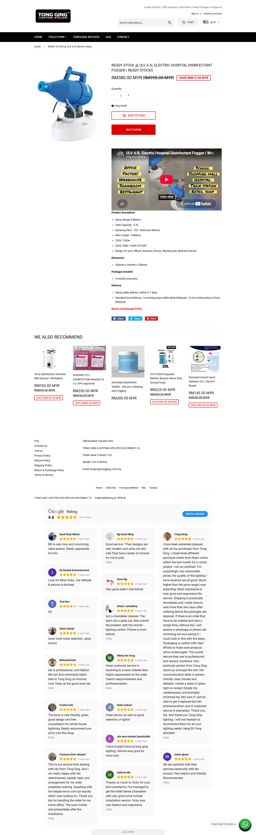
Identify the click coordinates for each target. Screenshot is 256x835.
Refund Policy (42, 460)
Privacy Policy (42, 455)
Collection (57, 37)
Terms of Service (43, 474)
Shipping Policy (43, 465)
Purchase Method (86, 37)
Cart (190, 22)
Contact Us (40, 445)
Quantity (117, 88)
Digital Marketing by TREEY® (110, 497)
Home (38, 37)
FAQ (108, 37)
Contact (123, 37)
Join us (38, 450)
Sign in (194, 13)
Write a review (195, 514)
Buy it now (133, 129)
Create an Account (212, 13)
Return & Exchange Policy (49, 470)
